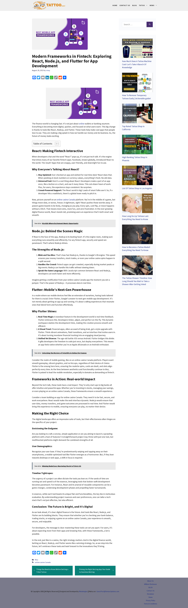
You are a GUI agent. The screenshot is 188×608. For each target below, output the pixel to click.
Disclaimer (150, 594)
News (152, 5)
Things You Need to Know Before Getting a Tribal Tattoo (52, 570)
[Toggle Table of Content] (55, 144)
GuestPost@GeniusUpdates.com (108, 591)
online (81, 123)
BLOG (151, 587)
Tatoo (142, 5)
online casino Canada (43, 562)
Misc (36, 560)
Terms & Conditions (150, 604)
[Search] (150, 24)
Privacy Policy (150, 600)
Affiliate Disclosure (150, 584)
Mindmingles (83, 591)
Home (114, 5)
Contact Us (124, 5)
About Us (150, 581)
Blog (134, 5)
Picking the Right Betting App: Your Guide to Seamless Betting (94, 570)
